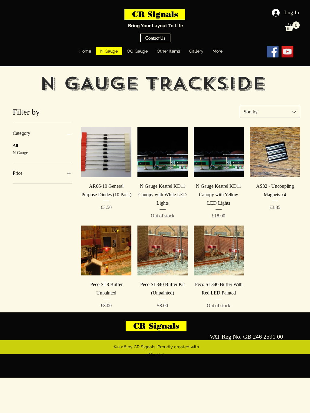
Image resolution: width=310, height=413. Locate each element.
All (15, 145)
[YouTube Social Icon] (287, 51)
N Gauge (20, 153)
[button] (292, 26)
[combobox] (270, 112)
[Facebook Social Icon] (273, 51)
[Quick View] (106, 152)
